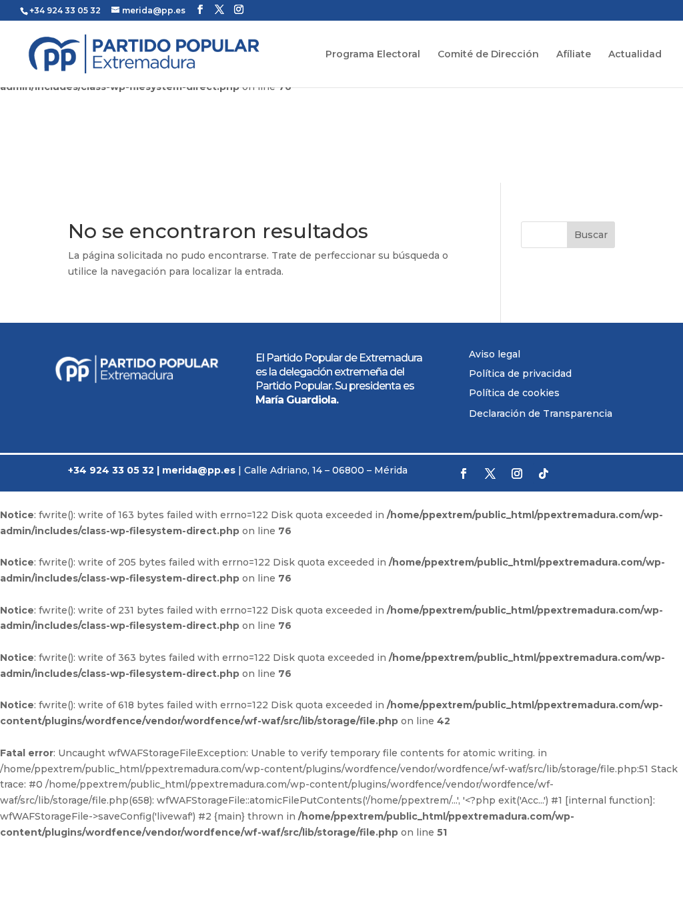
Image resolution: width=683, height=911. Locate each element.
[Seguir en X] (490, 473)
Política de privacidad (520, 373)
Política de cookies (514, 393)
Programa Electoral (372, 54)
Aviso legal (494, 354)
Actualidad (635, 54)
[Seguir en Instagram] (517, 473)
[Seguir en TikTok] (543, 473)
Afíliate (573, 54)
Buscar (591, 235)
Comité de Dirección (488, 54)
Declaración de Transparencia (540, 413)
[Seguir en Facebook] (463, 473)
